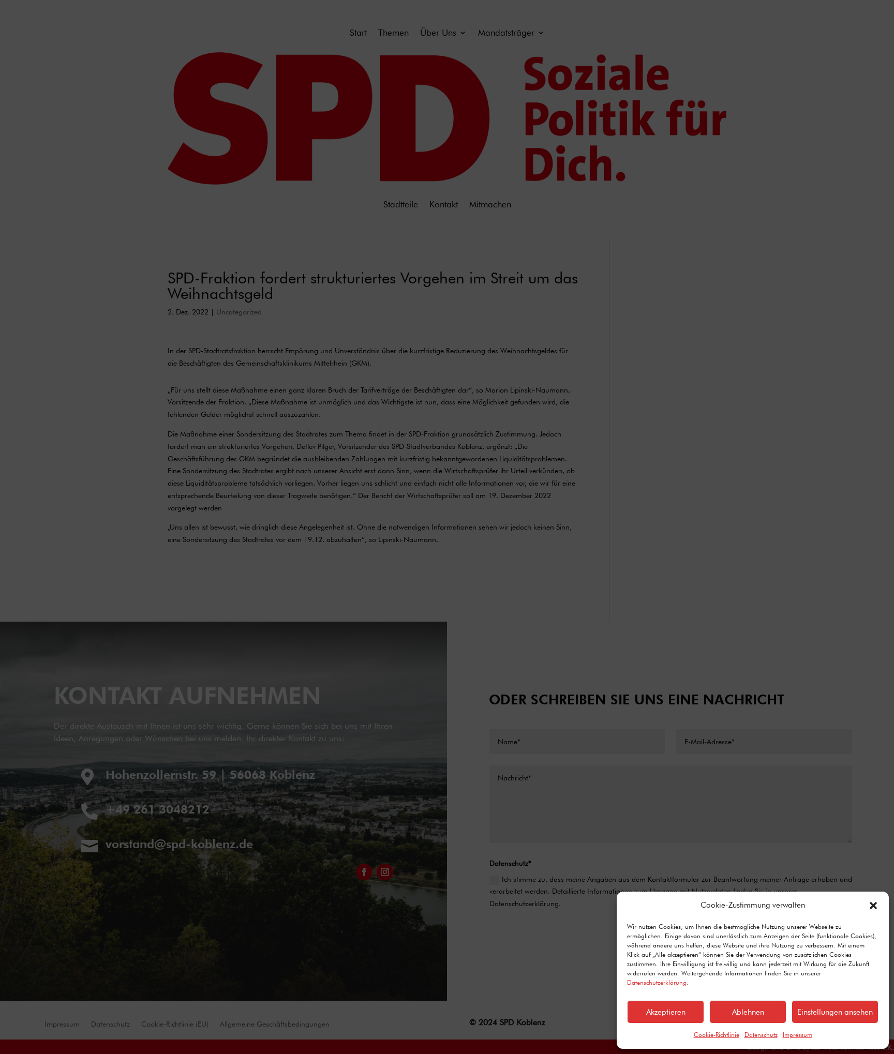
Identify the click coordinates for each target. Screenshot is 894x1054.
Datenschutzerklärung (657, 982)
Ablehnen (748, 1012)
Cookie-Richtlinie (716, 1034)
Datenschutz (761, 1034)
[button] (873, 905)
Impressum (797, 1034)
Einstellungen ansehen (835, 1012)
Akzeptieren (666, 1012)
